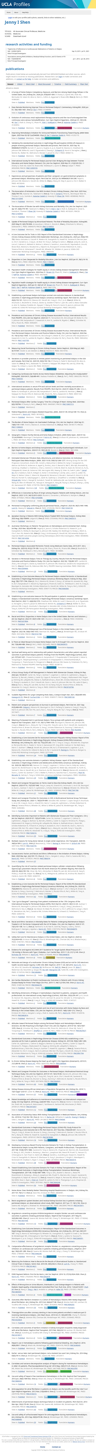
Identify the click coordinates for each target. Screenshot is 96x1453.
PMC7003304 (36, 942)
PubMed (21, 102)
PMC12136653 (48, 226)
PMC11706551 (48, 262)
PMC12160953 (17, 214)
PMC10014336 (23, 538)
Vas (63, 128)
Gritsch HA (76, 843)
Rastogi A (64, 750)
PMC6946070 (72, 929)
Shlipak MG (16, 480)
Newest (10, 84)
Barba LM (50, 1117)
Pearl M (81, 773)
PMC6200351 (75, 1091)
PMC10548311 (52, 485)
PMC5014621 (31, 1266)
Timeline (57, 84)
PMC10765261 (38, 440)
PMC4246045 (75, 1345)
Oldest (19, 84)
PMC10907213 (68, 404)
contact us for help (23, 79)
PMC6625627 (81, 1031)
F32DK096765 (16, 59)
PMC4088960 (17, 1419)
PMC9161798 (36, 634)
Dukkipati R (52, 122)
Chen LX (35, 1180)
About (16, 12)
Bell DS (58, 967)
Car (49, 957)
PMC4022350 (72, 1368)
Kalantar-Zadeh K (71, 122)
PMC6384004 (61, 1063)
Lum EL (14, 508)
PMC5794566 (60, 1119)
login (61, 76)
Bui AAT (45, 970)
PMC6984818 (64, 955)
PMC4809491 (17, 1292)
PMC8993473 (62, 644)
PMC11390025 (17, 427)
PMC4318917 (17, 1335)
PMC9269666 (23, 568)
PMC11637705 (23, 340)
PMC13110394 (17, 199)
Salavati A (30, 508)
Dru (50, 1371)
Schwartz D (59, 150)
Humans (86, 128)
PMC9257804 (23, 621)
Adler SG (59, 1289)
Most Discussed (44, 84)
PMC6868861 (36, 972)
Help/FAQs (25, 12)
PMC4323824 (17, 1320)
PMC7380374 (45, 858)
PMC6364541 (55, 1081)
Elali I (44, 122)
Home (8, 12)
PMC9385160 (69, 697)
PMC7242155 (31, 846)
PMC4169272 (31, 1394)
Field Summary (71, 84)
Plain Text (84, 84)
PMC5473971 (79, 1205)
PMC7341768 (73, 790)
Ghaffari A (38, 1031)
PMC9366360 (64, 588)
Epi (64, 1371)
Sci (66, 1295)
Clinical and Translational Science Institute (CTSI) (37, 1436)
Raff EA (16, 275)
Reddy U (82, 1117)
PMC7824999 (76, 730)
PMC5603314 (71, 1160)
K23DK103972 (16, 51)
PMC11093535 (17, 379)
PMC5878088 (48, 1137)
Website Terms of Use (79, 1442)
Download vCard (19, 36)
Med (50, 138)
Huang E (75, 1117)
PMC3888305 (17, 1381)
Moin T (78, 967)
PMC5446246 (36, 1254)
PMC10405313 (70, 518)
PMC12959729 (31, 168)
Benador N (16, 775)
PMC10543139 (67, 508)
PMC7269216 (31, 833)
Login (10, 18)
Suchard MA (35, 697)
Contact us (56, 1447)
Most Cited (30, 84)
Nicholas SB (16, 955)
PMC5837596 (23, 1221)
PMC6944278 (36, 985)
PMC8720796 (69, 687)
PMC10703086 (36, 498)
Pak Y (36, 1289)
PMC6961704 (79, 1053)
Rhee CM (60, 196)
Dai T (35, 110)
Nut (64, 201)
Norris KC (26, 414)
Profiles (22, 4)
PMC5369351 (78, 1238)
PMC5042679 (45, 1277)
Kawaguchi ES (17, 697)
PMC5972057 (31, 1107)
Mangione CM (54, 970)
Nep (47, 102)
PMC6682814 (23, 1015)
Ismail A (59, 194)
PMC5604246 (55, 1182)
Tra (65, 733)
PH (81, 1094)
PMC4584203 (69, 1304)
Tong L (30, 1289)
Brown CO (50, 272)
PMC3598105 (31, 1407)
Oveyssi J (26, 707)
